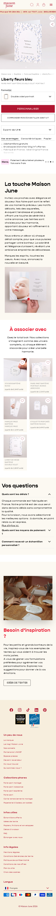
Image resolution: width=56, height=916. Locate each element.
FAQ (5, 833)
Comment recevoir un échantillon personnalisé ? (22, 543)
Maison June (6, 74)
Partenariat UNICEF (13, 752)
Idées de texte (11, 821)
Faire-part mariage (12, 783)
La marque (9, 740)
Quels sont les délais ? (15, 494)
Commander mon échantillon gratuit (28, 118)
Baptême (17, 74)
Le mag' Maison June (13, 744)
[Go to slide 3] (30, 67)
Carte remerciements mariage (18, 799)
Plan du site (9, 868)
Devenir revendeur (13, 760)
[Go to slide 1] (45, 161)
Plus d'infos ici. (10, 525)
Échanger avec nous (13, 837)
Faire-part (8, 795)
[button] (50, 12)
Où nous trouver (11, 764)
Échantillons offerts (13, 817)
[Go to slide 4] (53, 161)
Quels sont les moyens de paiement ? (23, 532)
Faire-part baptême (31, 74)
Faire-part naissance (13, 787)
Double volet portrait (22, 96)
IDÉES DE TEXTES (17, 682)
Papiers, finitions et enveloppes (18, 825)
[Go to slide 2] (28, 67)
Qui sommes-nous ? (13, 768)
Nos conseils (9, 748)
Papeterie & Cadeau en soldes (18, 803)
